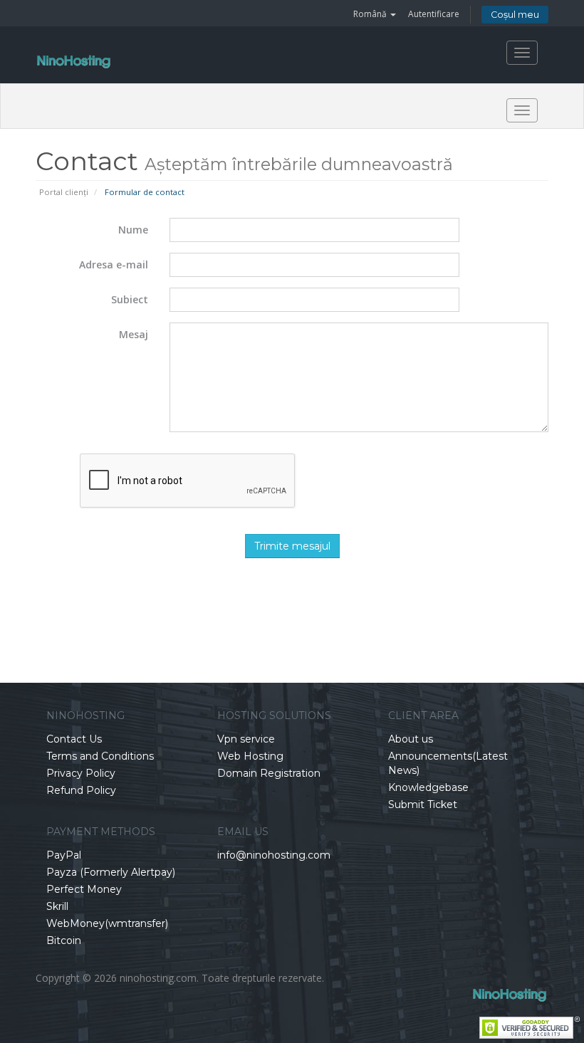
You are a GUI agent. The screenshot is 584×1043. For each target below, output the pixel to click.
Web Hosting (250, 756)
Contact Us (74, 739)
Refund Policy (81, 790)
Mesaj (133, 334)
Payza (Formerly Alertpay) (110, 872)
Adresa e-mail (113, 264)
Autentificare (433, 14)
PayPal (63, 855)
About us (410, 739)
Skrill (57, 906)
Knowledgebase (428, 787)
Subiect (129, 299)
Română (371, 14)
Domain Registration (268, 773)
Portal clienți (63, 192)
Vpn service (246, 739)
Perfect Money (84, 889)
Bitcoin (63, 940)
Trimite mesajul (292, 546)
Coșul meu (515, 14)
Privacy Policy (80, 773)
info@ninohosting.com (273, 855)
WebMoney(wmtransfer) (107, 923)
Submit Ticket (422, 804)
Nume (133, 229)
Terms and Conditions (100, 756)
